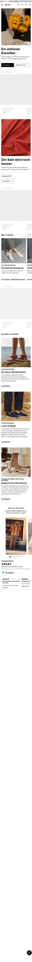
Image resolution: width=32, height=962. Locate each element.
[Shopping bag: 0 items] (30, 4)
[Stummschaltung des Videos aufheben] (26, 43)
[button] (16, 26)
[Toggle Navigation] (2, 4)
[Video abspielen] (28, 43)
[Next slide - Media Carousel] (29, 394)
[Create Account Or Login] (22, 4)
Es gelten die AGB (6, 128)
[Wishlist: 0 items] (26, 4)
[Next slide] (29, 140)
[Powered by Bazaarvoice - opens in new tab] (15, 415)
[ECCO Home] (7, 4)
